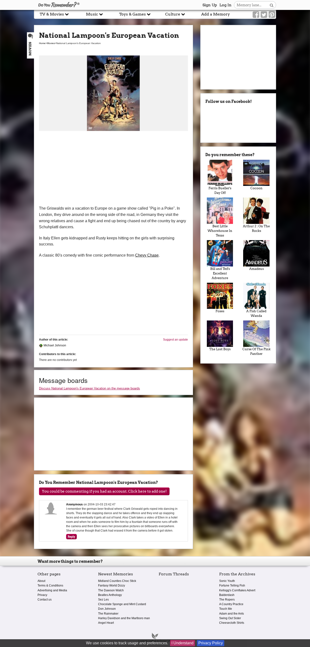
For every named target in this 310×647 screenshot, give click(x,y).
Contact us (45, 599)
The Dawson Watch (111, 590)
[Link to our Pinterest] (272, 15)
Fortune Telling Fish (232, 585)
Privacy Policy (210, 643)
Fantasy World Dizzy (111, 585)
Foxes (220, 311)
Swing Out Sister (230, 618)
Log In (225, 5)
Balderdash (226, 595)
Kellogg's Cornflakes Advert (237, 590)
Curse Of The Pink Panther (256, 351)
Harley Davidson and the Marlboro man (124, 618)
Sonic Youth (227, 581)
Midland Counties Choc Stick (117, 581)
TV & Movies (52, 14)
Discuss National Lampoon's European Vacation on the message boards (89, 388)
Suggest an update (175, 339)
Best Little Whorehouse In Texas (220, 230)
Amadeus (256, 269)
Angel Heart (106, 622)
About (41, 581)
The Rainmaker (108, 613)
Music (92, 14)
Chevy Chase (147, 255)
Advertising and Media (52, 590)
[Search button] (271, 4)
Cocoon (256, 188)
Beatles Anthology (110, 595)
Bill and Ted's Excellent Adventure (220, 273)
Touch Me (225, 608)
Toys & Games (133, 14)
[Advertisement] (113, 169)
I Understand (182, 643)
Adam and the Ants (231, 613)
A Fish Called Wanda (256, 313)
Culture (173, 14)
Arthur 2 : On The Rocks (256, 228)
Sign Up (209, 5)
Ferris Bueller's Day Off (220, 190)
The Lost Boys (220, 349)
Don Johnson (107, 608)
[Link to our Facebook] (256, 15)
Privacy (42, 595)
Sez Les (103, 599)
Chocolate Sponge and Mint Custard (122, 604)
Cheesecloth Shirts (231, 622)
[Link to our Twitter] (264, 15)
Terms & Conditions (50, 585)
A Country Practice (231, 604)
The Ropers (227, 599)
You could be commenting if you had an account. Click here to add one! (104, 491)
